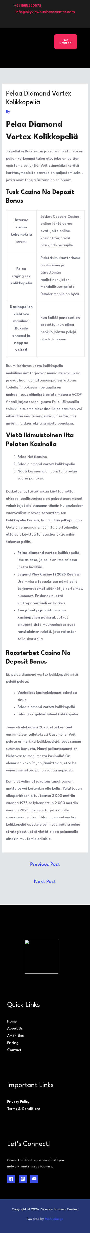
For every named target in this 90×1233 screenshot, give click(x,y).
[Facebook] (11, 1179)
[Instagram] (23, 1179)
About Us (15, 1029)
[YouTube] (34, 1179)
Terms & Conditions (24, 1109)
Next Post (45, 881)
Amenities (15, 1036)
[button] (38, 41)
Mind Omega (54, 1219)
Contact (14, 1050)
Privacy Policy (18, 1102)
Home (12, 1022)
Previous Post (45, 864)
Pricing (12, 1043)
